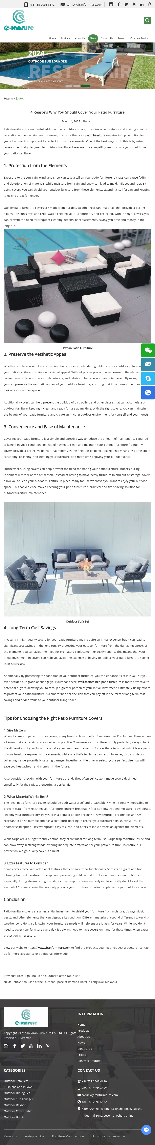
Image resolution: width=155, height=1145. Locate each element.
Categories (14, 1070)
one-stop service (33, 1136)
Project (122, 38)
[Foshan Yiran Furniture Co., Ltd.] (19, 20)
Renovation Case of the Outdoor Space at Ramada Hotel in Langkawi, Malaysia (64, 982)
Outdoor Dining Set (17, 1093)
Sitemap (25, 1038)
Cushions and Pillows (18, 1087)
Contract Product (139, 38)
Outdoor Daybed (15, 1105)
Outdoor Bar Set (15, 1117)
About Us (80, 38)
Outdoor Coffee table (18, 1111)
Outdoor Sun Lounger (18, 1099)
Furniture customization (108, 1136)
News (93, 38)
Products (65, 38)
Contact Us (107, 38)
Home (52, 38)
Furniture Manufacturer (68, 1136)
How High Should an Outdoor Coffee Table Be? (48, 976)
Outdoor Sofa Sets (16, 1081)
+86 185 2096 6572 (94, 1102)
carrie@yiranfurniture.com (84, 4)
